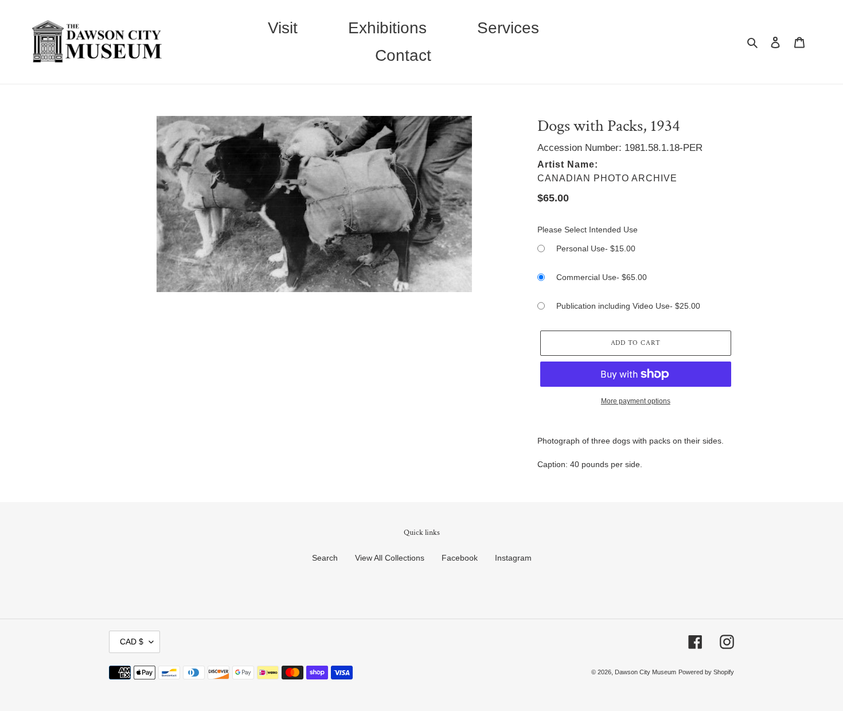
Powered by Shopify (706, 672)
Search (325, 557)
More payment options (635, 401)
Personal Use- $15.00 (595, 248)
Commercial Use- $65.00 (601, 277)
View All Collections (389, 557)
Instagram (513, 557)
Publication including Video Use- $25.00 (628, 305)
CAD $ (131, 641)
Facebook (460, 557)
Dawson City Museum (645, 672)
